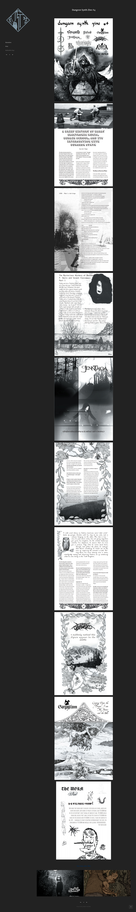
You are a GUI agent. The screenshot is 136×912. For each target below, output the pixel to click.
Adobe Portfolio (87, 906)
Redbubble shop (9, 50)
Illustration (8, 42)
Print (6, 46)
